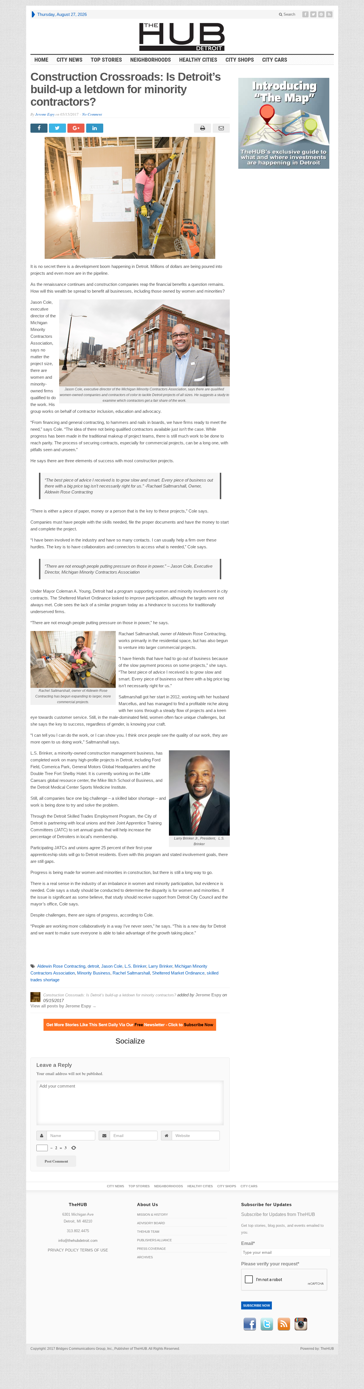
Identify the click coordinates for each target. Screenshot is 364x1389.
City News (69, 59)
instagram (301, 1324)
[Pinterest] (322, 14)
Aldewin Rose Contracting (61, 966)
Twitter (267, 1324)
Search (288, 14)
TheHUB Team (148, 1231)
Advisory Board (151, 1223)
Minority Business (93, 973)
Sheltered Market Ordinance (178, 973)
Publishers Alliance (154, 1240)
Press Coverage (151, 1248)
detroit (93, 966)
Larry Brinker (160, 966)
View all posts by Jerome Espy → (63, 1005)
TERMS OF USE (94, 1250)
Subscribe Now (256, 1305)
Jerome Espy (45, 114)
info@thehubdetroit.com (78, 1240)
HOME (41, 59)
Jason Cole (111, 966)
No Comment (92, 114)
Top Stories (106, 59)
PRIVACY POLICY (63, 1250)
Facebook (250, 1324)
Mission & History (152, 1214)
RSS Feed (284, 1324)
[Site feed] (330, 14)
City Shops (240, 59)
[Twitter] (314, 14)
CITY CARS (274, 59)
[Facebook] (306, 14)
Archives (145, 1257)
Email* (248, 1243)
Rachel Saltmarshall (131, 973)
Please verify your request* (270, 1263)
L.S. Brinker (135, 966)
